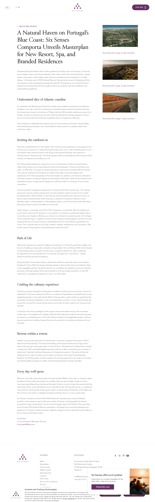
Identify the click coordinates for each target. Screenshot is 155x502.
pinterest (123, 455)
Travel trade (45, 467)
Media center (45, 470)
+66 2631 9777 (80, 479)
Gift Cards (44, 478)
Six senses (77, 7)
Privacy (43, 484)
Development (45, 473)
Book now (139, 7)
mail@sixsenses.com (82, 476)
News (42, 461)
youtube (127, 455)
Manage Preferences (110, 494)
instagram (119, 455)
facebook (115, 455)
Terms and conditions (49, 481)
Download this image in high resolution (119, 53)
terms (47, 496)
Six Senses (22, 458)
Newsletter (44, 464)
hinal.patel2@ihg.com (26, 424)
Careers (43, 476)
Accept (134, 494)
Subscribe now (102, 486)
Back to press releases (28, 26)
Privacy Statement (69, 498)
